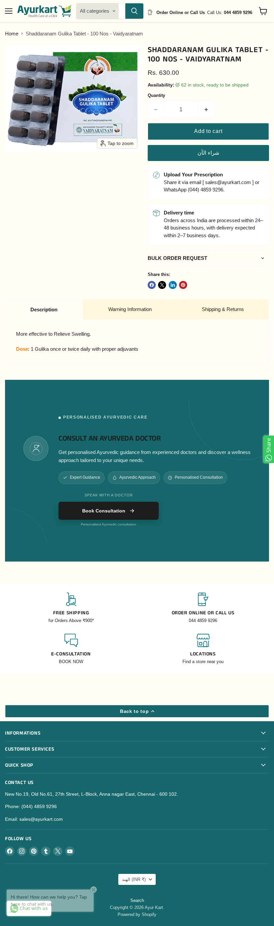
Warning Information (130, 309)
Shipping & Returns (223, 309)
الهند (134, 879)
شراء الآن (208, 153)
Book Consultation (103, 510)
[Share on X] (162, 285)
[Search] (134, 11)
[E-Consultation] (71, 649)
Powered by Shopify (137, 914)
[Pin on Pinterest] (183, 285)
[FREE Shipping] (71, 608)
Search (137, 900)
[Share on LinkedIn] (173, 285)
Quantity (156, 95)
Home (11, 33)
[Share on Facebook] (152, 285)
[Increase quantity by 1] (206, 109)
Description (43, 309)
